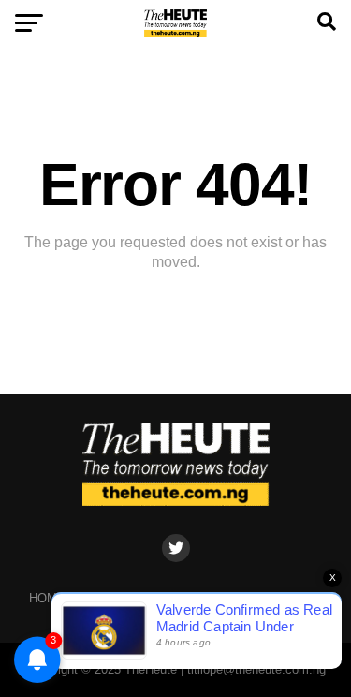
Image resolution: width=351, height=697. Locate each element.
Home (47, 598)
